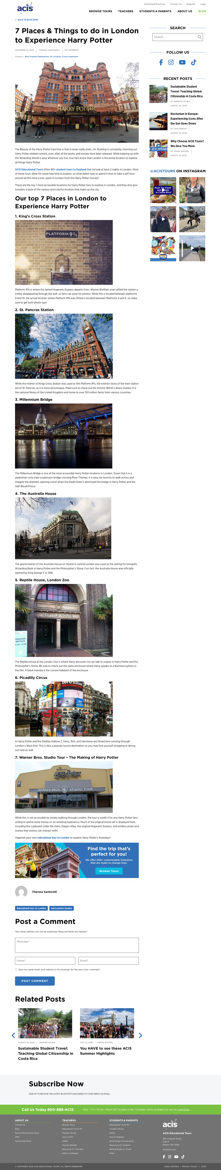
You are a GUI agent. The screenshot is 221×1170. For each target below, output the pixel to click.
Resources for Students (119, 1145)
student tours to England (71, 169)
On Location (55, 56)
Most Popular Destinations (37, 56)
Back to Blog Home (28, 20)
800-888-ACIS (60, 1109)
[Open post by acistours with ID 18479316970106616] (192, 219)
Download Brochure (154, 4)
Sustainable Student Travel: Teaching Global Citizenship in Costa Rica (45, 1053)
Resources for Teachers (72, 1149)
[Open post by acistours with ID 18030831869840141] (163, 219)
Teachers (125, 11)
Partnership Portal (23, 1141)
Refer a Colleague (70, 1153)
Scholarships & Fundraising (121, 1141)
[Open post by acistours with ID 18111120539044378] (163, 248)
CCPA (203, 1166)
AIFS (17, 1137)
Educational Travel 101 (72, 1129)
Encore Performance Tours (27, 1133)
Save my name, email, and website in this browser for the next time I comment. (59, 969)
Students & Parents (155, 11)
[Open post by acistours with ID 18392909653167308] (163, 190)
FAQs (111, 1153)
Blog (202, 11)
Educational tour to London (31, 908)
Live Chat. (184, 1109)
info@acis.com (169, 1149)
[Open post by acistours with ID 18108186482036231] (192, 190)
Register (191, 4)
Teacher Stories (69, 1133)
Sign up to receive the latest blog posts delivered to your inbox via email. (69, 1094)
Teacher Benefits (69, 1145)
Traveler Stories (116, 1129)
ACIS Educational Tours (29, 169)
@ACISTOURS (162, 171)
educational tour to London (53, 837)
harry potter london (61, 908)
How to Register (116, 1137)
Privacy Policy (190, 1166)
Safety (65, 1141)
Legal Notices (171, 1166)
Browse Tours (100, 11)
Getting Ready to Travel (120, 1149)
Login (203, 4)
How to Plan (67, 1137)
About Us (184, 11)
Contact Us (176, 4)
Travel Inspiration (70, 56)
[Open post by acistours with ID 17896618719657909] (192, 248)
